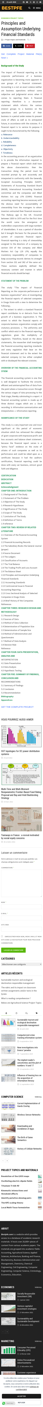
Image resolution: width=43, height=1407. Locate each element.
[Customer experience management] (8, 1373)
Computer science (12, 1096)
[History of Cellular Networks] (8, 1149)
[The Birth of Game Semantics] (8, 1137)
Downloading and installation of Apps (25, 1127)
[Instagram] (37, 2)
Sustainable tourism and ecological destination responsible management (28, 1023)
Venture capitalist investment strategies (27, 1307)
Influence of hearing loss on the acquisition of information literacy (29, 1078)
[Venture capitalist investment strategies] (8, 1306)
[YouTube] (27, 2)
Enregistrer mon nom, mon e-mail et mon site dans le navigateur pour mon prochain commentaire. (21, 939)
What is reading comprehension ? (16, 998)
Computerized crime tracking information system (29, 1036)
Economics (7, 1287)
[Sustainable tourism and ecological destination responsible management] (8, 1020)
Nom (3, 902)
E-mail (4, 913)
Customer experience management (26, 1374)
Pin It (31, 46)
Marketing (7, 1341)
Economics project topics (12, 18)
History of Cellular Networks (29, 1148)
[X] (30, 2)
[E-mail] (40, 2)
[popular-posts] (6, 1013)
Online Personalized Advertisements (26, 1361)
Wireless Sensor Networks (28, 1114)
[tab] (6, 1013)
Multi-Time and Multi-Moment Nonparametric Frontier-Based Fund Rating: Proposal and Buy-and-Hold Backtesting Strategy (21, 793)
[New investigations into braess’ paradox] (8, 1047)
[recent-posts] (16, 1013)
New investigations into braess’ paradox (27, 1048)
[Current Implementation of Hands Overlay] (8, 1103)
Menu (38, 8)
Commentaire (7, 868)
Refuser (21, 1402)
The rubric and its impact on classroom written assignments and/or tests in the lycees (19, 990)
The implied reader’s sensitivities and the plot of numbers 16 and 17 (29, 1063)
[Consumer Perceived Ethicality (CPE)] (8, 1347)
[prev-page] (3, 1161)
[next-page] (7, 1161)
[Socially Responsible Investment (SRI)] (8, 1294)
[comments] (27, 1013)
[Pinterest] (34, 2)
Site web (5, 925)
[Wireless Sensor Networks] (8, 1115)
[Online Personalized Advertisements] (8, 1360)
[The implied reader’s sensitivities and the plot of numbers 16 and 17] (8, 1060)
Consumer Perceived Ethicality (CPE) (26, 1348)
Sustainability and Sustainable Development (28, 1320)
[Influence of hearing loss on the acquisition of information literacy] (8, 1075)
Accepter (21, 1396)
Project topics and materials (15, 40)
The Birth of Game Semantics (25, 1138)
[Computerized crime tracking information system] (8, 1035)
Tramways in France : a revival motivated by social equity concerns (20, 837)
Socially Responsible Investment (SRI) (26, 1295)
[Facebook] (24, 2)
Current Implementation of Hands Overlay (28, 1104)
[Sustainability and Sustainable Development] (8, 1319)
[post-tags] (37, 1013)
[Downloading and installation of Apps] (8, 1126)
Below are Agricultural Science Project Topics (21, 1002)
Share (8, 46)
